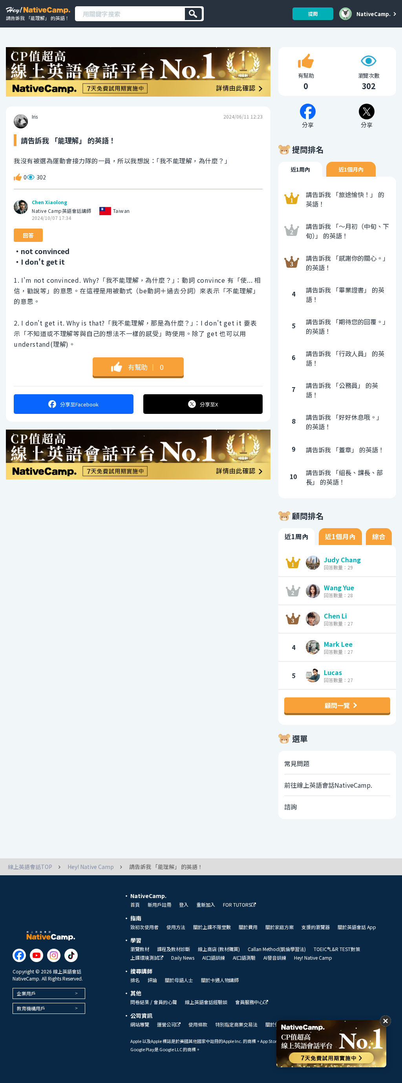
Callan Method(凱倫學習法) (277, 949)
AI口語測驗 (244, 957)
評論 (152, 980)
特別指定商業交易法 (236, 1024)
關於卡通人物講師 (220, 980)
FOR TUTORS (237, 904)
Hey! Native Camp (313, 957)
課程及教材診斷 (173, 949)
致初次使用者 (144, 927)
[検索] (193, 14)
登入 (183, 904)
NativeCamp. (373, 14)
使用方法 (175, 927)
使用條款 (197, 1024)
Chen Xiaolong (49, 202)
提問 (313, 13)
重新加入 (205, 904)
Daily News (182, 957)
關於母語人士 (179, 980)
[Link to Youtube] (36, 955)
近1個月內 (351, 169)
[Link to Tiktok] (71, 955)
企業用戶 (26, 993)
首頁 (135, 904)
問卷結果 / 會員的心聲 (153, 1002)
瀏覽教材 (139, 949)
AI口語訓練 (213, 957)
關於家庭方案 (279, 927)
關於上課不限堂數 (212, 927)
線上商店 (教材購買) (219, 949)
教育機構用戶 (31, 1008)
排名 (135, 980)
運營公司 (166, 1024)
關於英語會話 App (357, 927)
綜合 (379, 536)
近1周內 (300, 169)
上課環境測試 (144, 957)
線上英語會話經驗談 (206, 1002)
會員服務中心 (249, 1002)
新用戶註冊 (159, 904)
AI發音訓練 (274, 957)
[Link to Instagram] (53, 955)
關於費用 (248, 927)
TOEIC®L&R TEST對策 (337, 949)
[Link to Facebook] (19, 955)
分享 (79, 404)
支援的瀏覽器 (316, 927)
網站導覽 (139, 1024)
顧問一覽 (337, 705)
